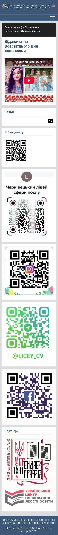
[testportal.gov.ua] (29, 498)
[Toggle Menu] (52, 17)
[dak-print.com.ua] (29, 463)
